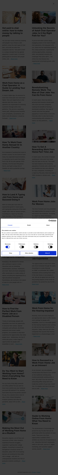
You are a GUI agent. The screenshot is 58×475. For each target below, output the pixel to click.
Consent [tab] (10, 225)
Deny (10, 253)
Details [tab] (29, 225)
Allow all (47, 253)
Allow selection (29, 253)
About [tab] (48, 225)
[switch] (22, 247)
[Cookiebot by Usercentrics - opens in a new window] (49, 221)
